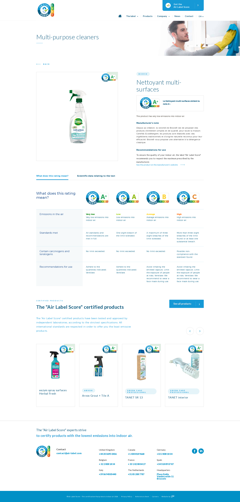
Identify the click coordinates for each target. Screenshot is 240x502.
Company (162, 16)
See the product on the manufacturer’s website (157, 165)
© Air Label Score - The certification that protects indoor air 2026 (92, 496)
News (177, 16)
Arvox (88, 390)
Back (46, 64)
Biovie (143, 74)
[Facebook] (194, 451)
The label (131, 16)
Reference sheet (142, 496)
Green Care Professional (136, 391)
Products (147, 16)
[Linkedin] (201, 451)
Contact (189, 16)
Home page (120, 17)
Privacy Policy (126, 496)
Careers (155, 496)
